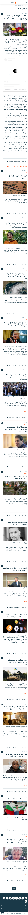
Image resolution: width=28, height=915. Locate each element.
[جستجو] (25, 913)
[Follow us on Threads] (26, 901)
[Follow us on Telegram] (16, 898)
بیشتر (14, 888)
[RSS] (22, 898)
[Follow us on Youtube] (10, 898)
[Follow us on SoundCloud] (7, 898)
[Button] (24, 161)
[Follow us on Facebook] (19, 898)
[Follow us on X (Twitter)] (13, 898)
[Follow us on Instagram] (4, 898)
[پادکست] (7, 913)
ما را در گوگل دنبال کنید (16, 913)
